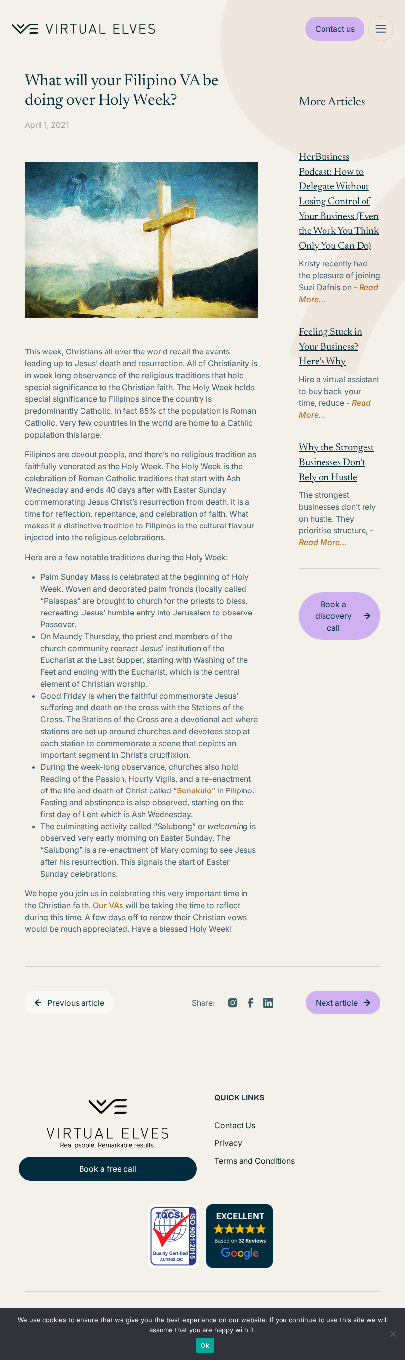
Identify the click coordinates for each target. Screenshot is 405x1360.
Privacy (228, 1143)
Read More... (323, 542)
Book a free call (107, 1169)
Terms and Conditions (254, 1161)
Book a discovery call (333, 616)
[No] (393, 1334)
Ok (205, 1345)
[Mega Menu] (380, 28)
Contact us (335, 29)
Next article (337, 1003)
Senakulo (194, 790)
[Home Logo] (83, 29)
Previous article (75, 1003)
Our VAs (108, 905)
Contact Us (234, 1125)
